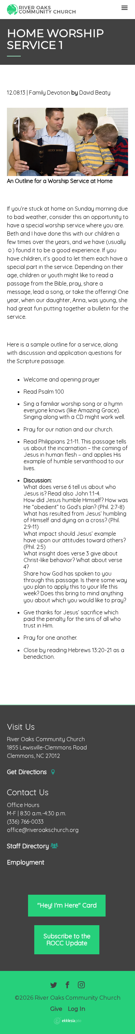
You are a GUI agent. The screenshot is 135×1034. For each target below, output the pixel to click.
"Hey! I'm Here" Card (67, 905)
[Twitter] (53, 985)
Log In (76, 1009)
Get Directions (27, 772)
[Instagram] (81, 985)
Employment (25, 862)
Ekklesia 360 (67, 1020)
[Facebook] (67, 985)
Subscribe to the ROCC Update (67, 939)
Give (56, 1009)
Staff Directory (28, 846)
